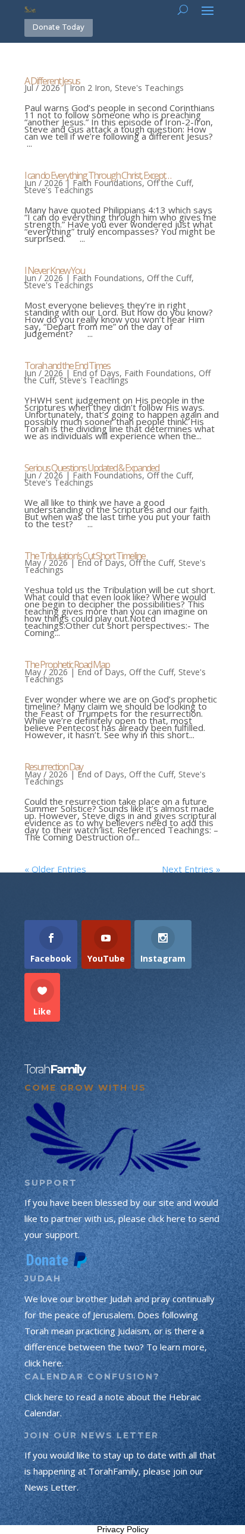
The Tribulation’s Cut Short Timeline (84, 555)
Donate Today (58, 27)
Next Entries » (191, 869)
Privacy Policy (123, 1529)
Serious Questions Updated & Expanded (91, 467)
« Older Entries (55, 869)
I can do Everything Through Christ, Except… (97, 175)
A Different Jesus (52, 80)
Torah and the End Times (67, 365)
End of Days (96, 373)
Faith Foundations (107, 182)
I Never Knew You (54, 270)
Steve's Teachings (149, 87)
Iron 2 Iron (90, 87)
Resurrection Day (53, 766)
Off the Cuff (169, 182)
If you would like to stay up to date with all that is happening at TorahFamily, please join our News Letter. (120, 1471)
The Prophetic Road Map (66, 664)
